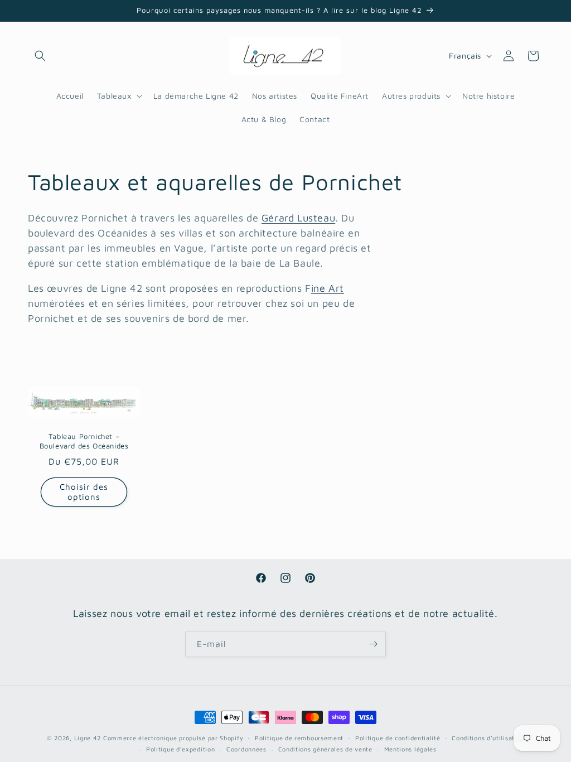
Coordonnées (246, 749)
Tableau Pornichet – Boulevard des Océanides (84, 441)
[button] (40, 56)
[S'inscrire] (373, 644)
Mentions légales (410, 749)
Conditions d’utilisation (488, 737)
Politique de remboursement (299, 737)
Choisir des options (84, 491)
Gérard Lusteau (298, 218)
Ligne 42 (87, 737)
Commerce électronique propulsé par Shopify (173, 737)
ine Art (327, 288)
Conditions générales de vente (325, 749)
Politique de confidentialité (398, 737)
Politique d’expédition (180, 749)
